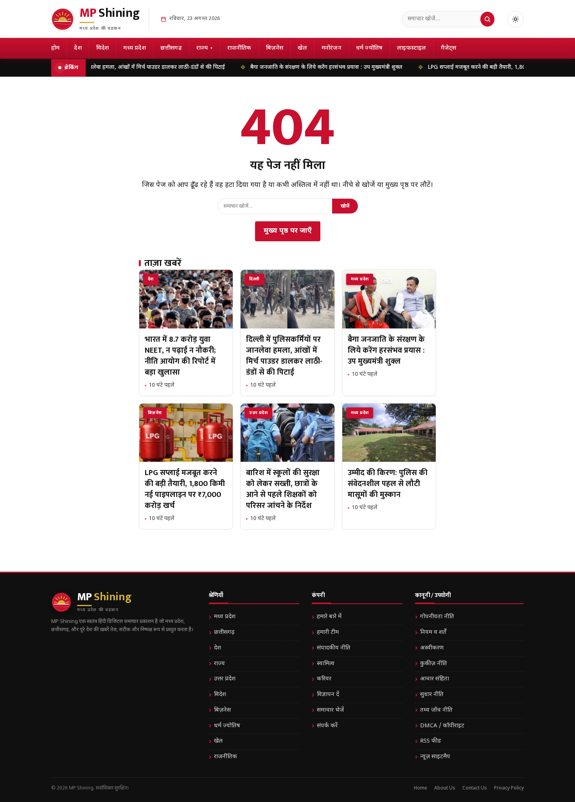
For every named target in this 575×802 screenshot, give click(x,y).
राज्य (204, 48)
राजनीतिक (239, 48)
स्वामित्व (325, 663)
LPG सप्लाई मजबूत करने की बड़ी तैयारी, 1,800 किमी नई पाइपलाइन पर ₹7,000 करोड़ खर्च (185, 489)
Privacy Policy (509, 788)
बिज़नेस (275, 48)
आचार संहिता (434, 679)
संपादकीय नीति (333, 648)
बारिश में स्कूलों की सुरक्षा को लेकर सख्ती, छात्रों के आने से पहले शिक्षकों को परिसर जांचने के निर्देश (283, 489)
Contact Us (474, 788)
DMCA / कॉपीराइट (442, 726)
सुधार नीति (432, 694)
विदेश (102, 48)
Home (420, 788)
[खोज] (487, 19)
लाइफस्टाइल (411, 48)
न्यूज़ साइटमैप (435, 757)
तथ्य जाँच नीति (436, 710)
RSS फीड (430, 741)
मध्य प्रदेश (134, 48)
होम (55, 48)
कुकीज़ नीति (433, 663)
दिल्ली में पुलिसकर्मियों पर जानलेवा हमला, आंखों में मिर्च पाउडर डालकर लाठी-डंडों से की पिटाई (105, 67)
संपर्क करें (327, 726)
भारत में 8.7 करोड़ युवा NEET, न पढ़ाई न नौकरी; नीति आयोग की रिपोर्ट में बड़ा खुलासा (180, 356)
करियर (324, 679)
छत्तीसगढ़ (171, 48)
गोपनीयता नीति (437, 617)
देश (77, 48)
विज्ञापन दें (328, 694)
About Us (444, 788)
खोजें (345, 206)
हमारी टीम (328, 632)
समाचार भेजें (330, 710)
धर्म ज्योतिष (369, 48)
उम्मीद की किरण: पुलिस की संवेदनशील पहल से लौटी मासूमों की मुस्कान (388, 483)
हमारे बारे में (329, 617)
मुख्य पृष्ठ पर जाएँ (288, 230)
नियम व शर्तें (433, 632)
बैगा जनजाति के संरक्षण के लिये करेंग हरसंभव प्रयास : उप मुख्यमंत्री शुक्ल (305, 67)
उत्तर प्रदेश (224, 679)
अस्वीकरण (432, 648)
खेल (302, 48)
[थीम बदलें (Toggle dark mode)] (515, 19)
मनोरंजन (331, 48)
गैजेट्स (448, 48)
